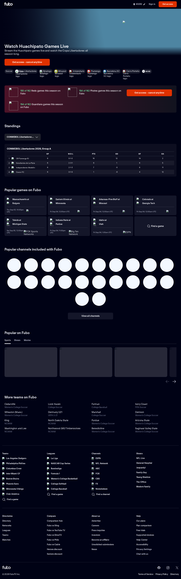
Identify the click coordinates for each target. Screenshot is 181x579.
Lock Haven (54, 404)
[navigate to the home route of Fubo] (8, 4)
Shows (17, 340)
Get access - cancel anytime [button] (27, 62)
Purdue (95, 420)
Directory (174, 574)
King (7, 420)
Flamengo (95, 71)
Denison (139, 412)
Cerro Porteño (132, 71)
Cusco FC (20, 172)
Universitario (78, 71)
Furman (96, 404)
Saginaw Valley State (146, 428)
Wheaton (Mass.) (13, 412)
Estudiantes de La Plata (25, 163)
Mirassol (62, 71)
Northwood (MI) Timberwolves (64, 428)
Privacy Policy (162, 574)
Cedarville (10, 404)
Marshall (96, 412)
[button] (167, 381)
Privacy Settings (144, 549)
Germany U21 (55, 412)
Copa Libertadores (27, 71)
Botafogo (47, 71)
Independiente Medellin (25, 167)
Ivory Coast (141, 404)
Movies (27, 340)
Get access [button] (167, 4)
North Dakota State (58, 420)
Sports (8, 340)
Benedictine (98, 428)
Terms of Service (145, 574)
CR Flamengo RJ (22, 158)
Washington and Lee (15, 428)
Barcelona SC (113, 71)
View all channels (90, 316)
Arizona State (142, 420)
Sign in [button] (152, 4)
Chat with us (142, 554)
